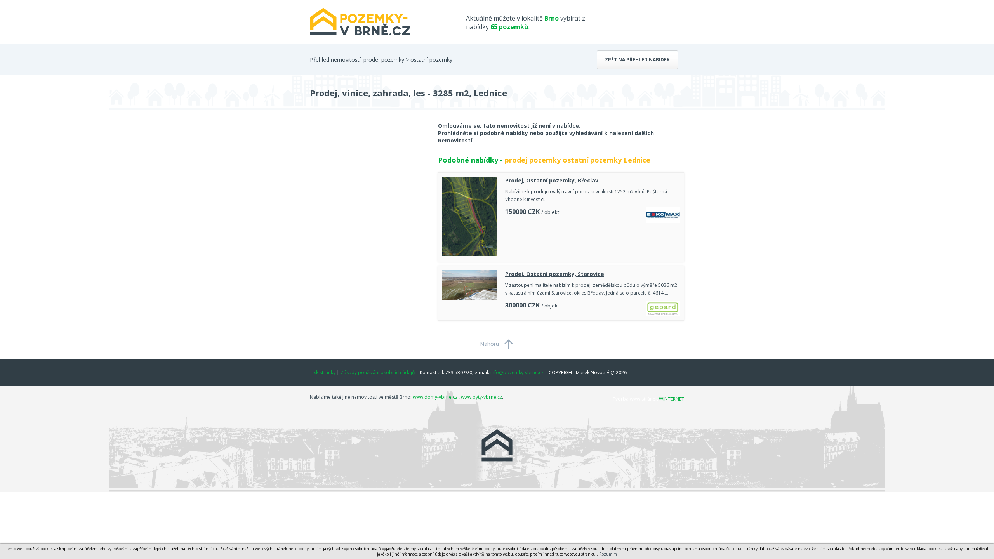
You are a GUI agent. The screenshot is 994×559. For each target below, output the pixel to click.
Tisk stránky (322, 372)
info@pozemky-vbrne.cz (517, 372)
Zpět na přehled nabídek (637, 59)
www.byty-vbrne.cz (481, 397)
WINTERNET (671, 399)
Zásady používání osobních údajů (378, 372)
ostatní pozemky (431, 59)
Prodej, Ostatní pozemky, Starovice (554, 274)
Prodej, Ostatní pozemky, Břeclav (551, 180)
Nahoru (489, 343)
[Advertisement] (368, 184)
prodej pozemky (383, 59)
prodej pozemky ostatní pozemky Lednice (577, 160)
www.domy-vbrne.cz (435, 397)
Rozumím (608, 554)
